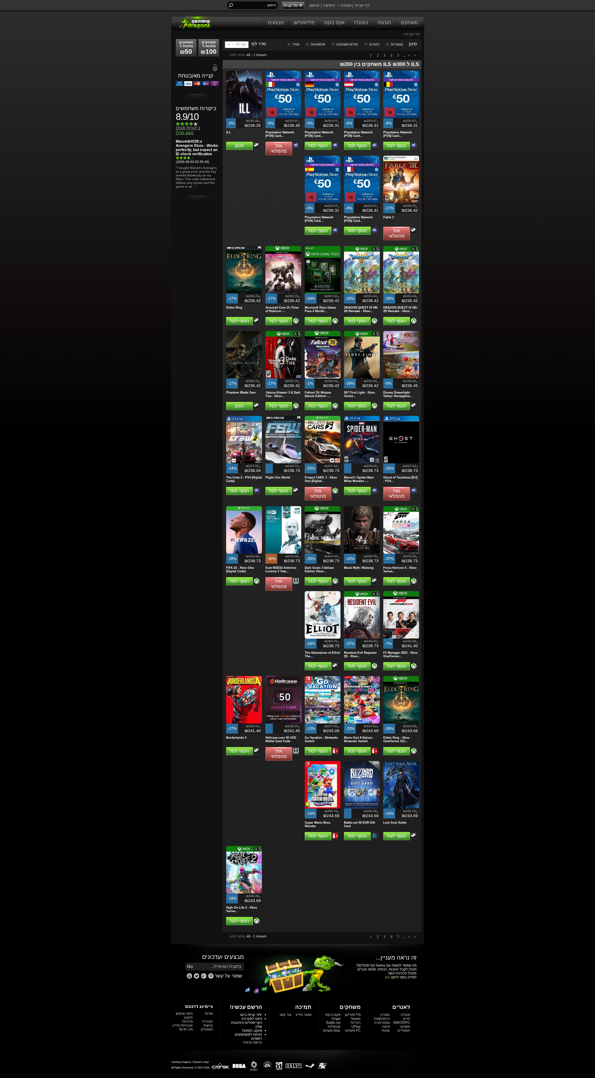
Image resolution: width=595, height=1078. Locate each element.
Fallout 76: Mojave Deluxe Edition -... (318, 394)
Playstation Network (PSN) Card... (279, 134)
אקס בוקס (334, 22)
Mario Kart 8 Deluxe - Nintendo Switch (359, 739)
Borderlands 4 (236, 737)
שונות (386, 1030)
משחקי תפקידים (403, 1028)
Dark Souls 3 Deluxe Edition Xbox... (319, 569)
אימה (386, 1026)
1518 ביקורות (188, 130)
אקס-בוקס (332, 1015)
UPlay (356, 1026)
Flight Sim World (277, 477)
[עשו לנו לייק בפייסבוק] (204, 977)
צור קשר (285, 1015)
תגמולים (207, 1029)
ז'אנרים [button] (374, 44)
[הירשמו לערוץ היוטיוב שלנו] (190, 977)
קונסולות (334, 1026)
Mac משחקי (331, 1030)
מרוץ (406, 1019)
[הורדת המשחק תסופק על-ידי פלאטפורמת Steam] (256, 145)
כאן (387, 977)
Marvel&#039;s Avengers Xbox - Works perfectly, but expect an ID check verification (197, 147)
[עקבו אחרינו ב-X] (197, 977)
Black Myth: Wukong (359, 567)
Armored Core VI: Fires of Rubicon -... (282, 309)
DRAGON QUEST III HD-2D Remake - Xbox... (361, 309)
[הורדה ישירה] (296, 581)
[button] (239, 146)
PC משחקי (353, 1030)
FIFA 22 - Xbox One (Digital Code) (240, 569)
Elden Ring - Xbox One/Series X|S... (396, 739)
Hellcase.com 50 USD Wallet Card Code (280, 739)
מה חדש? (185, 1029)
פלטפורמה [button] (318, 44)
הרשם (314, 5)
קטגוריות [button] (397, 44)
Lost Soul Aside (394, 822)
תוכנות (384, 22)
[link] (211, 976)
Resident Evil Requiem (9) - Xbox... (360, 654)
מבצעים (276, 22)
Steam (356, 1019)
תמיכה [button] (346, 5)
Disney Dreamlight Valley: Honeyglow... (398, 394)
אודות (209, 1013)
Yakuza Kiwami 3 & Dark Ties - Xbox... (282, 394)
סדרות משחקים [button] (347, 44)
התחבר (329, 5)
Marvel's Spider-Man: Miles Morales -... (359, 479)
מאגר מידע (303, 1015)
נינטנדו (361, 22)
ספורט (385, 1015)
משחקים (409, 22)
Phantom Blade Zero (241, 392)
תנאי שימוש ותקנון (184, 1015)
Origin (335, 1019)
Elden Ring (234, 307)
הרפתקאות (382, 1019)
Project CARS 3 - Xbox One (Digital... (321, 479)
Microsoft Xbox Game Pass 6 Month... (320, 309)
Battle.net (333, 1022)
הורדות (355, 1022)
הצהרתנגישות (207, 1023)
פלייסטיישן (304, 22)
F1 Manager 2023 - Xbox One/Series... (400, 654)
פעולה (405, 1015)
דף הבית (362, 5)
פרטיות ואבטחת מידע (182, 1023)
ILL (228, 132)
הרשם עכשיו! (252, 1042)
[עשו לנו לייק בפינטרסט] (211, 977)
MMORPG (401, 1022)
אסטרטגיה (382, 1022)
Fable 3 (388, 217)
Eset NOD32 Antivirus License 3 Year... (280, 569)
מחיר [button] (295, 44)
